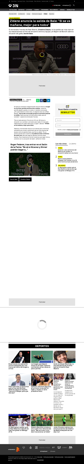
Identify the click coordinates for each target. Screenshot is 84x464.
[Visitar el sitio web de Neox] (36, 447)
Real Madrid (61, 165)
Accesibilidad (40, 460)
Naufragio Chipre (21, 1)
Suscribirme (67, 134)
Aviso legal (39, 457)
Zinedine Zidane (25, 179)
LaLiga (28, 14)
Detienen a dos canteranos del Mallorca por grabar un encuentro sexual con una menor (68, 151)
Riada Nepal (14, 1)
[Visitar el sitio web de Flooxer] (52, 451)
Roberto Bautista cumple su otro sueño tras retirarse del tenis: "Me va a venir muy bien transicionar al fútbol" (41, 429)
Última (57, 5)
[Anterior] (9, 1)
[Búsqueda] (73, 5)
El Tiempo (51, 1)
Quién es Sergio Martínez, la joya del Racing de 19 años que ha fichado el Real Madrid (64, 366)
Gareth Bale (13, 179)
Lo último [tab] (72, 144)
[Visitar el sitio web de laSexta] (30, 447)
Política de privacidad (48, 457)
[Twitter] (24, 99)
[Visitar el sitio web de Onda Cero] (59, 447)
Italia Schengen (29, 1)
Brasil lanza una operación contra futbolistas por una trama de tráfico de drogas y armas (19, 366)
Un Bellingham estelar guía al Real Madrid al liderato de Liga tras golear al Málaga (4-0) (67, 169)
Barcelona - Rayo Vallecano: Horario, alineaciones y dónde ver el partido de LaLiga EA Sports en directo (58, 385)
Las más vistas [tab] (61, 144)
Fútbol (60, 148)
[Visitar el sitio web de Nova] (42, 447)
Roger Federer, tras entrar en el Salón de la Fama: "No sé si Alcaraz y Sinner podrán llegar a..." (28, 147)
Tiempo (36, 9)
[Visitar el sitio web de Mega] (47, 447)
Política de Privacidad (72, 129)
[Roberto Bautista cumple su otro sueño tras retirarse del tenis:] (42, 420)
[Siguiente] (74, 1)
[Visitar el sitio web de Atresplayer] (45, 451)
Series (62, 9)
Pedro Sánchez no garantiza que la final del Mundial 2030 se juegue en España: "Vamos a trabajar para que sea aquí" (19, 390)
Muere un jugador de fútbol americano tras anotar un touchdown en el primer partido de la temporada (69, 384)
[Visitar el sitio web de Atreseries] (53, 447)
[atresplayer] (67, 5)
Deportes (21, 9)
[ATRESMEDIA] (14, 449)
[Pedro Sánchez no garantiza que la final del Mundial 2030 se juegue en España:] (19, 379)
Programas (44, 9)
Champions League (37, 14)
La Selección (21, 14)
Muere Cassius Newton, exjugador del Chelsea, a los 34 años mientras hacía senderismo (68, 160)
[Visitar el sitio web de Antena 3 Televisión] (24, 447)
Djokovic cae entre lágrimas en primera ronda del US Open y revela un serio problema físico (41, 389)
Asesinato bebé (45, 1)
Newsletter (71, 9)
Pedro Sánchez (37, 1)
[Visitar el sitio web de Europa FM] (64, 447)
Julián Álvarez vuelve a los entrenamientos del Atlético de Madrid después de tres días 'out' (64, 429)
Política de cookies (59, 457)
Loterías (29, 9)
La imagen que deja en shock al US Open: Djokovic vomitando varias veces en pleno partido (40, 366)
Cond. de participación (69, 457)
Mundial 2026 (12, 14)
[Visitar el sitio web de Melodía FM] (70, 447)
